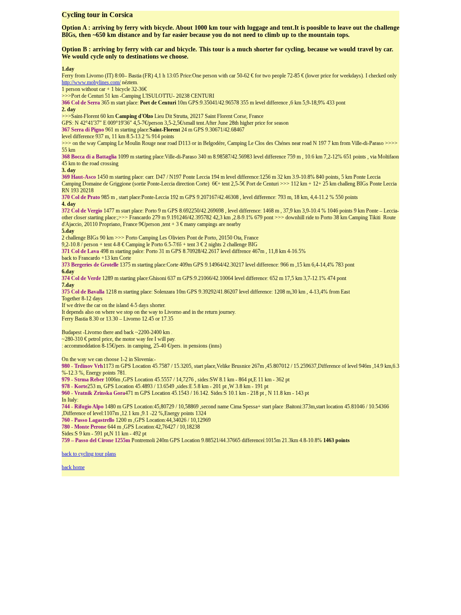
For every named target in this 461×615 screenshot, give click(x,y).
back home (73, 467)
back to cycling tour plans (89, 454)
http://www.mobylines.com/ (91, 82)
